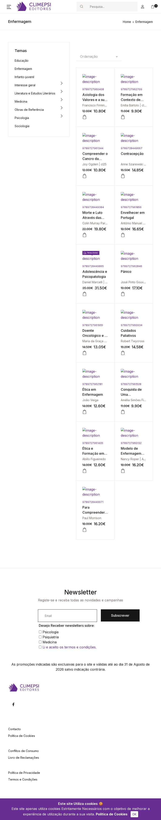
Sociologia (22, 126)
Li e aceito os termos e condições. (69, 647)
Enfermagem (144, 22)
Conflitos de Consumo (23, 751)
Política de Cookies (111, 814)
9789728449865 (93, 266)
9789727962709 (131, 89)
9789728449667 (131, 148)
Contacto (14, 729)
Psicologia (22, 118)
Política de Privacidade (24, 772)
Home (127, 22)
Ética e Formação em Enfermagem (93, 453)
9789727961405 (92, 443)
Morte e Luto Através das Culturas (92, 217)
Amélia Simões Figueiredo (139, 400)
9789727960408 (93, 89)
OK (134, 814)
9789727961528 (131, 384)
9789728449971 (92, 502)
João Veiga (90, 400)
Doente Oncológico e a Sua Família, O (94, 335)
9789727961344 (92, 148)
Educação (22, 60)
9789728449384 (93, 207)
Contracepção (132, 153)
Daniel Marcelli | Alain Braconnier (105, 282)
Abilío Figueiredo (94, 459)
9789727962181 (92, 384)
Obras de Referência (29, 109)
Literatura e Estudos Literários (35, 93)
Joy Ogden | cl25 (94, 164)
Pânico (126, 271)
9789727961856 (131, 207)
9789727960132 (131, 443)
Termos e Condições (22, 779)
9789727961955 (92, 325)
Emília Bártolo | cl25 (134, 105)
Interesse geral (25, 85)
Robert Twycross (132, 341)
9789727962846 (131, 266)
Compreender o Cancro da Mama (95, 158)
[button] (9, 7)
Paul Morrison (91, 518)
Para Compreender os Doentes (93, 512)
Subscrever (120, 615)
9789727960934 (131, 325)
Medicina (21, 101)
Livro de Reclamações (23, 757)
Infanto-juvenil (24, 77)
